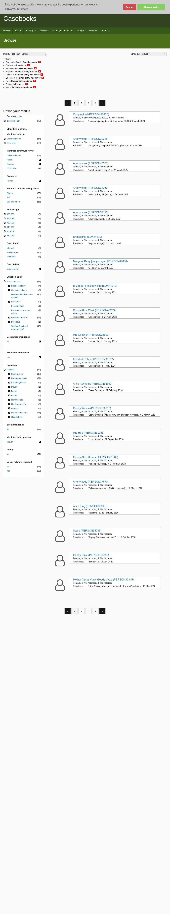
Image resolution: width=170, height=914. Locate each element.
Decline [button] (130, 7)
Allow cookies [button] (151, 7)
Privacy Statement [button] (16, 9)
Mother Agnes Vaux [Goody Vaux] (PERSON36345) (103, 579)
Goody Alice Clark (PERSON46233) (94, 310)
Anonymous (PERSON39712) (90, 212)
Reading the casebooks (37, 30)
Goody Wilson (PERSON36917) (92, 408)
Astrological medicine (62, 30)
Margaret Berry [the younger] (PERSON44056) (100, 261)
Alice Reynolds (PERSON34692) (92, 383)
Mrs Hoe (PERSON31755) (88, 432)
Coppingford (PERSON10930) (91, 114)
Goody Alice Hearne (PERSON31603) (95, 457)
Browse (6, 30)
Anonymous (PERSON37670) (90, 481)
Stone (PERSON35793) (87, 530)
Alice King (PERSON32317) (89, 506)
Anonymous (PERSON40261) (90, 163)
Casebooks (19, 18)
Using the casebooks (87, 30)
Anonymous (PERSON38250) (90, 187)
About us (105, 30)
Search (18, 30)
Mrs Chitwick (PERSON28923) (91, 334)
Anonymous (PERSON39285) (90, 138)
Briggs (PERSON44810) (87, 236)
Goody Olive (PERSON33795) (91, 555)
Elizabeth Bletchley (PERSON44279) (95, 285)
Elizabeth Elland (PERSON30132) (93, 359)
